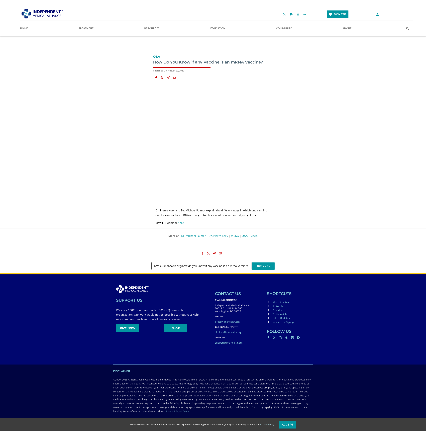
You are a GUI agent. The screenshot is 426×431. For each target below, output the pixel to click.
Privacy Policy (267, 424)
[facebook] (268, 337)
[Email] (174, 77)
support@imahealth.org (228, 342)
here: (181, 223)
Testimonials (280, 314)
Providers (278, 310)
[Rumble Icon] (298, 337)
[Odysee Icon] (286, 337)
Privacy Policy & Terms (177, 411)
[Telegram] (168, 77)
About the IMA (281, 302)
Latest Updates (281, 318)
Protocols (278, 306)
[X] (162, 77)
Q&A (156, 57)
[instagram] (280, 337)
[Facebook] (156, 77)
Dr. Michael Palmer (193, 236)
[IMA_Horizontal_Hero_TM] (42, 10)
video (254, 236)
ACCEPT (287, 424)
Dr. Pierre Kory (218, 236)
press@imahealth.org (227, 321)
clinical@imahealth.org (228, 332)
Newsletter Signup (283, 322)
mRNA (235, 236)
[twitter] (274, 337)
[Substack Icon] (292, 337)
